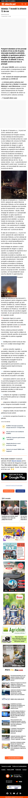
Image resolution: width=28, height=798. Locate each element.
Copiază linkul (20, 491)
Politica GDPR (10, 769)
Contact (24, 769)
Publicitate (18, 769)
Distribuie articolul (8, 491)
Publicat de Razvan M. (5, 14)
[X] (11, 793)
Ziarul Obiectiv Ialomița (8, 1)
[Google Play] (21, 793)
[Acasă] (3, 4)
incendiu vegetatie (19, 485)
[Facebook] (7, 793)
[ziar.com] (18, 669)
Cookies (3, 769)
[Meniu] (25, 4)
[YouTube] (14, 793)
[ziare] (9, 669)
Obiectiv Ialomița (16, 461)
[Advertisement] (14, 32)
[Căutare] (22, 4)
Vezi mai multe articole (14, 757)
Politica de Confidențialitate (19, 766)
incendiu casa (13, 485)
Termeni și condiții (6, 766)
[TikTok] (17, 793)
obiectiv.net (10, 4)
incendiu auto (8, 485)
